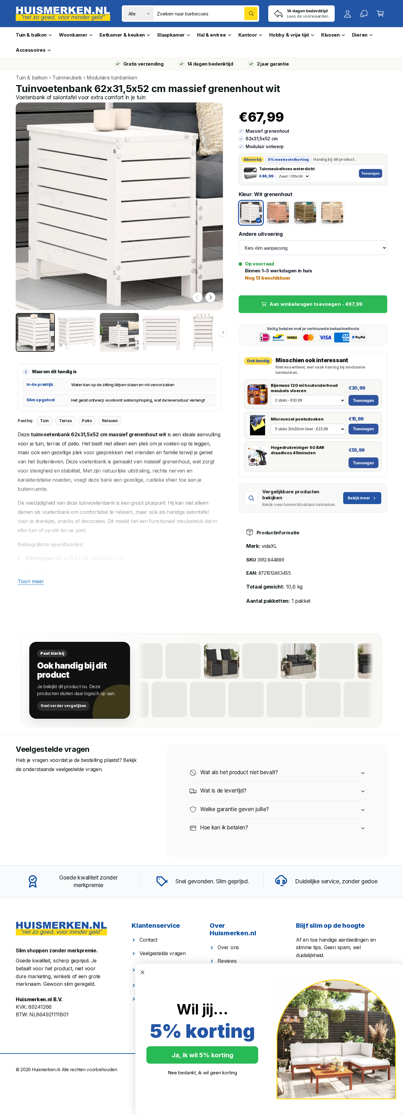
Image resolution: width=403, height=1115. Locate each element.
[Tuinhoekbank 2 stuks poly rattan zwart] (176, 661)
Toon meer (31, 581)
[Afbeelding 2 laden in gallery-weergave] (77, 332)
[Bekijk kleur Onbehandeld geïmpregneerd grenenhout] (305, 212)
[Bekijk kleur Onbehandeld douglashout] (278, 212)
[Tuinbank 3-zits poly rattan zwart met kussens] (329, 661)
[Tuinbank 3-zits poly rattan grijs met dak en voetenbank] (179, 699)
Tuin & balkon (31, 35)
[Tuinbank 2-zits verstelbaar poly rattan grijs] (214, 661)
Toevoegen (370, 173)
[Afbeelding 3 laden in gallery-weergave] (119, 332)
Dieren (359, 35)
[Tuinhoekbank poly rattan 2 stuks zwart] (333, 699)
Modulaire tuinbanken (112, 77)
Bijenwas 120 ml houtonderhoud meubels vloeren (304, 388)
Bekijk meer (359, 498)
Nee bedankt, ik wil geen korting (202, 1073)
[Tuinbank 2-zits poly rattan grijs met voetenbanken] (218, 699)
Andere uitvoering (261, 234)
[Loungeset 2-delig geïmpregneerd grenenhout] (141, 699)
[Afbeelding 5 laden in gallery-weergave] (203, 332)
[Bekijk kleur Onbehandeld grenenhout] (332, 212)
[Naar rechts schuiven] (210, 297)
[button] (380, 13)
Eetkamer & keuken (122, 35)
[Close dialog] (142, 972)
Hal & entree (211, 35)
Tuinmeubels (67, 77)
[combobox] (207, 13)
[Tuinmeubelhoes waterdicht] (250, 173)
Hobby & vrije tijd (289, 35)
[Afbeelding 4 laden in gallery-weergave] (161, 332)
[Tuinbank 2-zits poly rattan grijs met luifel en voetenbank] (371, 699)
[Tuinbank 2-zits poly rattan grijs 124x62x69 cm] (291, 661)
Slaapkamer (171, 35)
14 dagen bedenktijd (210, 64)
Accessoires (31, 50)
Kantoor (247, 35)
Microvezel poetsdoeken (297, 418)
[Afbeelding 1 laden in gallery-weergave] (35, 332)
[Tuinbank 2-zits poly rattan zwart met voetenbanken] (252, 661)
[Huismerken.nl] (61, 929)
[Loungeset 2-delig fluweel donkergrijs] (256, 699)
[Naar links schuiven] (197, 297)
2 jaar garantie (273, 64)
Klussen (330, 35)
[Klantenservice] (364, 13)
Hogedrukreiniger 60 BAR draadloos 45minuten (297, 450)
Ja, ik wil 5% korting (202, 1055)
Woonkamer (73, 35)
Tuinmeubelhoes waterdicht (287, 169)
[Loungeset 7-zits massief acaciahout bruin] (294, 699)
